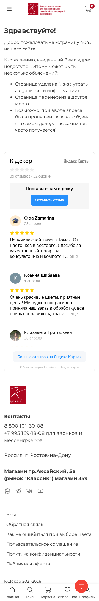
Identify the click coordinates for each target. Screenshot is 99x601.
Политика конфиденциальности (43, 554)
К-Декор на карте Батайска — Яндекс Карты (49, 367)
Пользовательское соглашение (42, 544)
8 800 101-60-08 (23, 426)
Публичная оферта (28, 563)
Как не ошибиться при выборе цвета (49, 534)
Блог (11, 514)
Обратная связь (24, 524)
